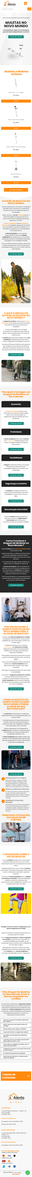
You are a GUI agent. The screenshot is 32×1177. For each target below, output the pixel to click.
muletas (20, 215)
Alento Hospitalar (10, 223)
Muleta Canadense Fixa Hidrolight (16, 119)
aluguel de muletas (13, 411)
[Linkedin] (16, 1102)
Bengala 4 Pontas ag (16, 174)
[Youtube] (19, 1102)
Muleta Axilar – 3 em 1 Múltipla (16, 92)
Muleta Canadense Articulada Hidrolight (16, 147)
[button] (25, 3)
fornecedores (8, 647)
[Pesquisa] (29, 8)
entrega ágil (10, 441)
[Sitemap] (21, 1102)
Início (4, 17)
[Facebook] (11, 1102)
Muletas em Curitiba (11, 17)
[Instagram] (13, 1102)
